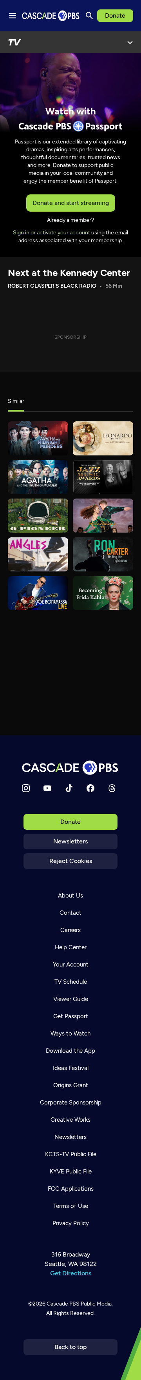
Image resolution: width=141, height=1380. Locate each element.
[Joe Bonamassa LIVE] (38, 593)
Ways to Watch (70, 1033)
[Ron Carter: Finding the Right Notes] (103, 554)
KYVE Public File (71, 1171)
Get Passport (70, 1016)
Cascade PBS (63, 1303)
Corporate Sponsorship (70, 1102)
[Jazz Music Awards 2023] (103, 477)
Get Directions (70, 1273)
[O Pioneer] (38, 516)
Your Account (71, 964)
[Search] (89, 15)
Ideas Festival (71, 1068)
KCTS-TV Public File (70, 1154)
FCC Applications (71, 1188)
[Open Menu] (130, 42)
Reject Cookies (70, 861)
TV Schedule (70, 981)
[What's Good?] (38, 554)
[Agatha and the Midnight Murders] (38, 438)
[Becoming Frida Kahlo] (103, 593)
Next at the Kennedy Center (69, 272)
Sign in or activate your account (51, 232)
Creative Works (70, 1119)
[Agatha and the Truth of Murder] (38, 477)
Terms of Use (70, 1206)
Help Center (71, 947)
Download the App (70, 1050)
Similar (16, 401)
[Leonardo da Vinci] (103, 438)
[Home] (70, 767)
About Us (70, 895)
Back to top (70, 1347)
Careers (70, 930)
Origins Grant (70, 1085)
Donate (115, 15)
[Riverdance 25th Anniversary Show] (103, 516)
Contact (70, 912)
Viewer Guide (70, 999)
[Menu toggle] (12, 15)
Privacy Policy (70, 1223)
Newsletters (70, 841)
